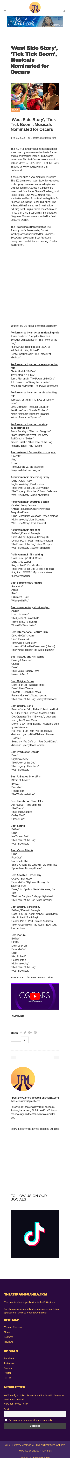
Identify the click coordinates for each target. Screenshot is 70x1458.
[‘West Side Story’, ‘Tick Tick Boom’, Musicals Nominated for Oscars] (35, 1079)
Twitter (7, 1373)
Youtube (8, 1368)
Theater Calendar (13, 1327)
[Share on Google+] (30, 1032)
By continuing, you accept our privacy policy (31, 1420)
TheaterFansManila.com (43, 137)
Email (6, 1409)
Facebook (9, 1358)
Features (8, 1337)
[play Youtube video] (35, 996)
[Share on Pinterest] (35, 1032)
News (7, 1332)
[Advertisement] (35, 285)
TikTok (7, 1377)
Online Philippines (42, 1451)
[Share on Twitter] (25, 1032)
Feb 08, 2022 (18, 137)
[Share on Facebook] (21, 1032)
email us (41, 1312)
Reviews (8, 1341)
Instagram (9, 1363)
